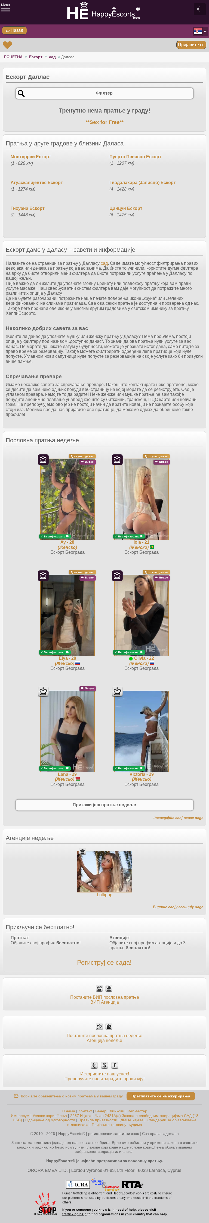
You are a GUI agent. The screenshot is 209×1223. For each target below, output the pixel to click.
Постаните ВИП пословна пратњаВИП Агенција (104, 999)
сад (52, 57)
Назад (16, 30)
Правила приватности (97, 1120)
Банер (100, 1111)
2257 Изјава (80, 1115)
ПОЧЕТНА (13, 57)
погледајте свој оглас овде (178, 818)
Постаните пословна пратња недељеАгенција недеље (104, 1038)
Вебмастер (137, 1111)
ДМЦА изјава (132, 1120)
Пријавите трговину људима (117, 1124)
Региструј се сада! (104, 962)
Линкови (117, 1111)
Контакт (85, 1111)
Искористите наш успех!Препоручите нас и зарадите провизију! (104, 1076)
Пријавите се (191, 44)
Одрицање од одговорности (50, 1120)
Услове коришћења (50, 1115)
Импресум (20, 1115)
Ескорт (35, 57)
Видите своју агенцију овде (178, 907)
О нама (68, 1111)
